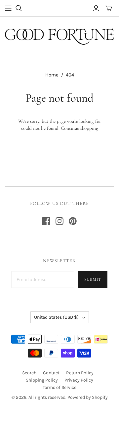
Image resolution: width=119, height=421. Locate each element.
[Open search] (19, 8)
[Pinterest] (73, 221)
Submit (92, 279)
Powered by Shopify (87, 397)
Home (52, 75)
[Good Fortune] (59, 35)
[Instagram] (59, 221)
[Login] (96, 8)
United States (56, 317)
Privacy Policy (78, 380)
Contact (51, 373)
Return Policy (80, 373)
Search (29, 373)
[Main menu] (8, 8)
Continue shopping (79, 128)
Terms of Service (59, 387)
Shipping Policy (42, 380)
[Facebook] (46, 221)
